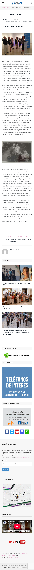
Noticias (30, 21)
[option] (17, 382)
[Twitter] (12, 432)
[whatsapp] (27, 432)
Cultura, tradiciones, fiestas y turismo (16, 21)
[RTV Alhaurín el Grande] (17, 3)
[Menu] (3, 3)
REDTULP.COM (13, 557)
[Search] (31, 3)
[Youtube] (17, 432)
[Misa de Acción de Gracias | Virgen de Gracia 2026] (17, 296)
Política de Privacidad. (22, 458)
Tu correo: (5, 461)
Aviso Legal (25, 553)
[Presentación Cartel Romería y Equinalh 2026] (17, 273)
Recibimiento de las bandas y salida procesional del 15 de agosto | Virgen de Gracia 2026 (16, 332)
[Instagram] (22, 432)
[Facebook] (7, 432)
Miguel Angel (7, 19)
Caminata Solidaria (25, 239)
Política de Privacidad (8, 555)
